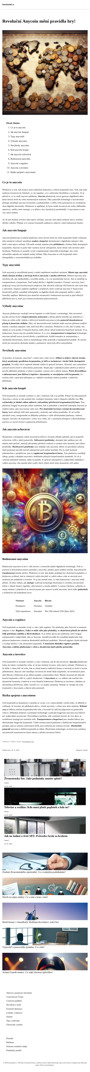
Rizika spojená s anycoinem (23, 172)
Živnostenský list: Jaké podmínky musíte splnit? (33, 778)
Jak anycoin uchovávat (21, 154)
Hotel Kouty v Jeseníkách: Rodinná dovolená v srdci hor (30, 922)
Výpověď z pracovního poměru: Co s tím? (23, 947)
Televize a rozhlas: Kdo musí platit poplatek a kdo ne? (36, 807)
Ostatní (85, 750)
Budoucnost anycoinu (20, 159)
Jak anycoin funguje (20, 132)
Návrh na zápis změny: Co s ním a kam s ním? (25, 897)
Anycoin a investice (19, 168)
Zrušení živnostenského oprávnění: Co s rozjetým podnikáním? (34, 872)
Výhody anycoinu (19, 141)
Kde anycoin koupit (19, 150)
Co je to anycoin (18, 127)
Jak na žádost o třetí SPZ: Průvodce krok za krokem (36, 835)
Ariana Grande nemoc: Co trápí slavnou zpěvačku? (27, 972)
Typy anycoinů (17, 136)
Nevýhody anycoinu (20, 145)
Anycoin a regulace (19, 163)
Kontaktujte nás (28, 742)
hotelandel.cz (8, 4)
